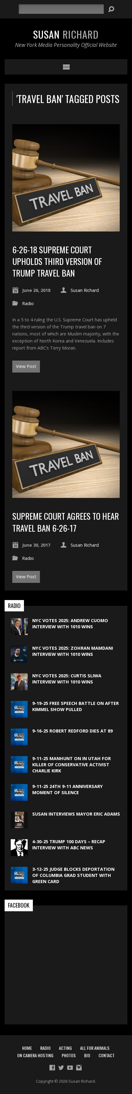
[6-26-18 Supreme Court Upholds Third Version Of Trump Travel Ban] (66, 228)
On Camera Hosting (35, 1055)
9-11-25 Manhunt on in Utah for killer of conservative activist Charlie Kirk (71, 764)
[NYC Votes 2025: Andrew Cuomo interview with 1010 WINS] (19, 632)
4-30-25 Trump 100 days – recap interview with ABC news (68, 845)
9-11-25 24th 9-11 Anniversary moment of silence (67, 789)
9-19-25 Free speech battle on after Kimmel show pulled (75, 706)
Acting (65, 1048)
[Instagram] (79, 1067)
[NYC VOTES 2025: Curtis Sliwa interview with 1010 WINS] (19, 687)
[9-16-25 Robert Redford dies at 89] (19, 742)
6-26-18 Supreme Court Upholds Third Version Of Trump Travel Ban (57, 261)
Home (27, 1048)
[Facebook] (52, 1067)
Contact (107, 1055)
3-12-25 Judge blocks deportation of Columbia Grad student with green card (73, 875)
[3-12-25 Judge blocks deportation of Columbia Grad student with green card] (19, 880)
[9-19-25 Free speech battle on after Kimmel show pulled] (19, 714)
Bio (87, 1055)
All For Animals (95, 1048)
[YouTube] (70, 1067)
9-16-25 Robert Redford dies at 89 (72, 731)
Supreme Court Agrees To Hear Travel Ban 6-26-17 (65, 522)
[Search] (111, 9)
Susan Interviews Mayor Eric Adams (76, 814)
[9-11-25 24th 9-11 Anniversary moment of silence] (19, 797)
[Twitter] (61, 1067)
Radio (28, 303)
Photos (69, 1055)
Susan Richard (85, 290)
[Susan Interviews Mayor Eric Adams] (19, 825)
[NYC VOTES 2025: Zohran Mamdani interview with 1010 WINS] (19, 659)
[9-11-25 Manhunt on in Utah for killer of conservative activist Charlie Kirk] (19, 770)
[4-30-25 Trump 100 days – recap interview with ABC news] (19, 852)
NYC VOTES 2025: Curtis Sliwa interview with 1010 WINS (66, 679)
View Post (26, 366)
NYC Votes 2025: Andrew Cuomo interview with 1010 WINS (70, 623)
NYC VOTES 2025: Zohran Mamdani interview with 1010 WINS (72, 651)
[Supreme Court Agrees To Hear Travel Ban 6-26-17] (66, 494)
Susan (66, 34)
